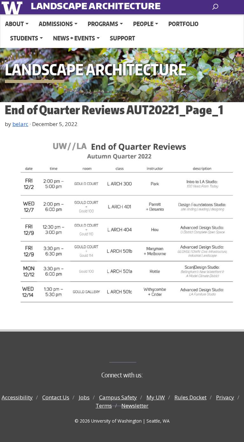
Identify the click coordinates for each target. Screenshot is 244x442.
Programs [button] (103, 24)
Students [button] (24, 38)
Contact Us (55, 397)
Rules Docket (190, 397)
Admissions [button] (56, 24)
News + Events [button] (74, 38)
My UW (155, 397)
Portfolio (183, 24)
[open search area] (216, 7)
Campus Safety (118, 397)
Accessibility (17, 397)
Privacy (225, 397)
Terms (104, 405)
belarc (20, 124)
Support (122, 38)
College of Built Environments (135, 351)
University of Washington (13, 7)
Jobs (84, 397)
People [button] (143, 24)
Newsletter (134, 405)
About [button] (14, 24)
